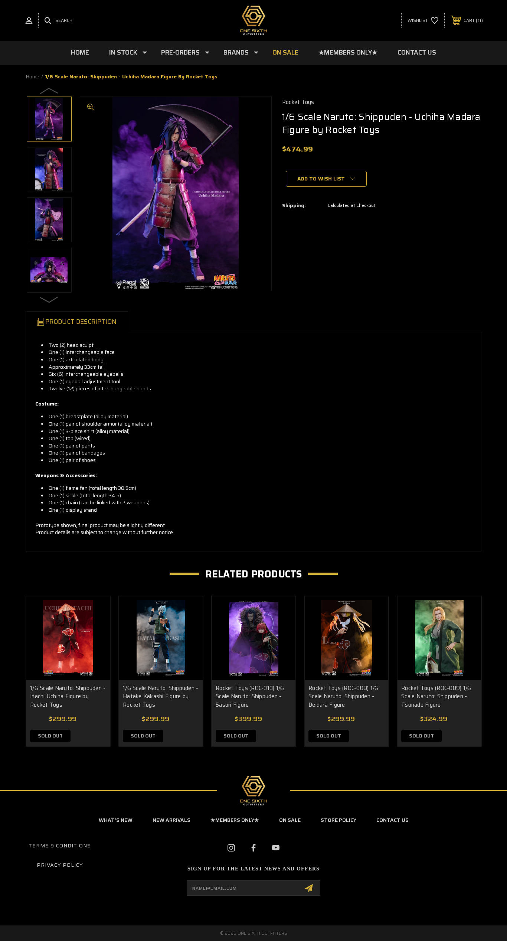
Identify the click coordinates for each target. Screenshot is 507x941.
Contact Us (417, 52)
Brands (236, 52)
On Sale (285, 52)
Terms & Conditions (60, 845)
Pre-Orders (180, 52)
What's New (116, 820)
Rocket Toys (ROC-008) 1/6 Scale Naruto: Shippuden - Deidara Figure (343, 696)
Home (80, 52)
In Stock (123, 52)
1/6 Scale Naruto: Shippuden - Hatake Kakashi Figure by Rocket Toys (160, 696)
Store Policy (338, 820)
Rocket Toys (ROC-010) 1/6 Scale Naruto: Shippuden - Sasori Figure (250, 696)
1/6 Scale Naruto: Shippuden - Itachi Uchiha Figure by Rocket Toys (67, 696)
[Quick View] (95, 611)
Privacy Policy (60, 865)
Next (49, 299)
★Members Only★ (347, 52)
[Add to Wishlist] (95, 630)
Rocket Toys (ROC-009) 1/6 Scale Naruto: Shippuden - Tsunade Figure (436, 696)
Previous (49, 90)
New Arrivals (171, 820)
